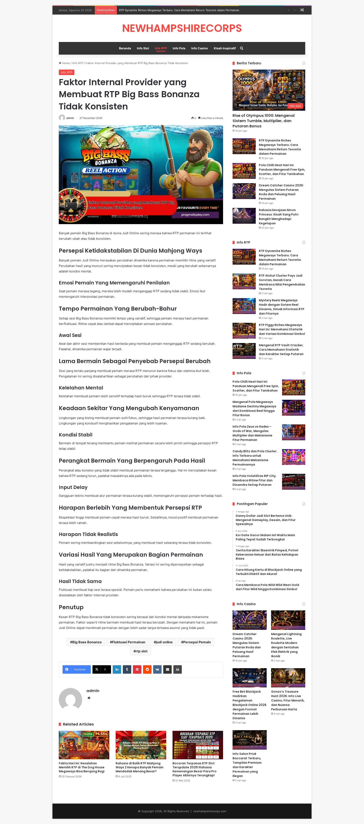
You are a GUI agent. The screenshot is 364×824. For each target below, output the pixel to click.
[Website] (88, 697)
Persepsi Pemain (197, 642)
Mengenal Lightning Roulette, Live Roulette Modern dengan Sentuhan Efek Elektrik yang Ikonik (286, 645)
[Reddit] (147, 669)
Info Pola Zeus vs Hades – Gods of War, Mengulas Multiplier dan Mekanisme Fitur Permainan (252, 433)
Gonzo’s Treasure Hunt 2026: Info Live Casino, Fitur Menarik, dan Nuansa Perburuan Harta (288, 700)
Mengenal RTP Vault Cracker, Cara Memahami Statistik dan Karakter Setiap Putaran (281, 349)
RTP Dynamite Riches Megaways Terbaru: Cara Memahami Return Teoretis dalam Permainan (179, 10)
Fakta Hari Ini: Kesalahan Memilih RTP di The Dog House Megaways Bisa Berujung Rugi (81, 767)
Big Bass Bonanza (87, 642)
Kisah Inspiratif (225, 48)
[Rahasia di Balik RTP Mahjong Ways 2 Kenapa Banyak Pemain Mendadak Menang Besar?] (141, 745)
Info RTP (161, 48)
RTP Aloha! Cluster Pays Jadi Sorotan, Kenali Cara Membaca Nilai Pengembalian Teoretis (282, 282)
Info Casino (199, 48)
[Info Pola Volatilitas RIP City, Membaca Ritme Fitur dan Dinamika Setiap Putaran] (293, 482)
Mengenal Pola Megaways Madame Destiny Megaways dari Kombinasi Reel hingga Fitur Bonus (254, 408)
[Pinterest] (137, 669)
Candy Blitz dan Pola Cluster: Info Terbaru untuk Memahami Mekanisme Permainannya (255, 458)
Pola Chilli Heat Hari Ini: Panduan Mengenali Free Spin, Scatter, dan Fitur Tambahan (282, 169)
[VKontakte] (157, 669)
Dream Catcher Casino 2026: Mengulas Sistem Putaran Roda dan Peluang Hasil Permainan (281, 192)
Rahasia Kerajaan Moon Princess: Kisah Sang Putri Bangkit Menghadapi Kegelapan (278, 216)
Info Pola (179, 48)
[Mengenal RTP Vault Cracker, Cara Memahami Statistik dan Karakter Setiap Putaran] (244, 351)
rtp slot (141, 651)
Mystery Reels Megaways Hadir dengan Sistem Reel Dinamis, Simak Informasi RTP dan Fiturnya (281, 307)
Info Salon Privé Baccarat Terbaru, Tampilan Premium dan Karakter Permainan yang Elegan (247, 765)
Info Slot (143, 48)
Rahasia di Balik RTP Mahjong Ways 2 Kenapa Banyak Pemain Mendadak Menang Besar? (139, 767)
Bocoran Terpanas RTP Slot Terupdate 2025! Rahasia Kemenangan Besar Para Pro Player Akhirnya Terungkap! (195, 769)
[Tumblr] (127, 669)
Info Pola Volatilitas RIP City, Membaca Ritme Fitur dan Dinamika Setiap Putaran (254, 480)
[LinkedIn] (117, 669)
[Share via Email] (167, 669)
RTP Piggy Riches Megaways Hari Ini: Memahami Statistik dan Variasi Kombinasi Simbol (282, 329)
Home (65, 63)
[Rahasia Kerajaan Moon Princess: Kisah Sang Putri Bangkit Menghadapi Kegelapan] (244, 216)
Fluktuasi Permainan (128, 642)
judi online (164, 642)
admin (70, 118)
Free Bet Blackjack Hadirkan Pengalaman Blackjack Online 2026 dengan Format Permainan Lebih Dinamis (249, 704)
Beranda (125, 48)
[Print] (177, 669)
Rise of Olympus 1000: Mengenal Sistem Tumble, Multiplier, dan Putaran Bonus (264, 121)
